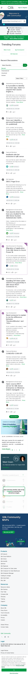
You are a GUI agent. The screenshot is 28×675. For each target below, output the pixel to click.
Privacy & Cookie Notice (7, 653)
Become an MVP (8, 532)
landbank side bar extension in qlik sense (15, 155)
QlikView (3, 563)
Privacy (3, 617)
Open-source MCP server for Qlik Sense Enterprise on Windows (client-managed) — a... (15, 387)
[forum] (2, 84)
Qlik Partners (4, 589)
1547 (9, 240)
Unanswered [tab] (5, 71)
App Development (19, 49)
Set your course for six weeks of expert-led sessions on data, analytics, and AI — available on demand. (12, 443)
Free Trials (3, 592)
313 (8, 412)
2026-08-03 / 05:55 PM (14, 372)
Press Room (4, 610)
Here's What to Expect (17, 38)
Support (3, 601)
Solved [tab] (3, 75)
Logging (9, 491)
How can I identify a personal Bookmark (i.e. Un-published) (15, 122)
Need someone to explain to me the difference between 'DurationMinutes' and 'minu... (16, 319)
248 (9, 203)
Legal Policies (4, 650)
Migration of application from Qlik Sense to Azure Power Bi (16, 250)
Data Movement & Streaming (14, 246)
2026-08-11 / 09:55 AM (13, 200)
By (14, 105)
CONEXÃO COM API (14, 353)
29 (8, 146)
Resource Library (5, 587)
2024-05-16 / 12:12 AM (13, 269)
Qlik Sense (3, 559)
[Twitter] (2, 637)
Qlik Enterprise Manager (7, 573)
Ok (14, 670)
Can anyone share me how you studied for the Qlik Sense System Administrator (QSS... (15, 215)
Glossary (3, 596)
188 (8, 375)
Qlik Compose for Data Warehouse (10, 571)
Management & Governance (14, 118)
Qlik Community (6, 633)
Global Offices (5, 624)
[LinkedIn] (5, 637)
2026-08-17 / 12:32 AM (13, 342)
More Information (14, 673)
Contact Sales (4, 627)
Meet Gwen (8, 462)
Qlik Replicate (14, 54)
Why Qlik (3, 580)
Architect (15, 266)
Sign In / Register (22, 7)
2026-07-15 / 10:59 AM (13, 303)
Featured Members (11, 152)
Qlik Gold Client (5, 578)
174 (8, 345)
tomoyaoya (16, 233)
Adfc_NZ (15, 139)
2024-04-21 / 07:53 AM (13, 236)
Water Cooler (7, 49)
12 (8, 112)
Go (25, 65)
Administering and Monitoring (14, 83)
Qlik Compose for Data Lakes (9, 568)
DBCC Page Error (13, 181)
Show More (19, 102)
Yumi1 (14, 300)
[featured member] (22, 458)
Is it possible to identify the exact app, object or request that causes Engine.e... (15, 89)
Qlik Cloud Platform (6, 556)
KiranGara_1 (16, 166)
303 (9, 307)
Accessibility (4, 615)
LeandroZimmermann (18, 369)
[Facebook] (8, 637)
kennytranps (16, 197)
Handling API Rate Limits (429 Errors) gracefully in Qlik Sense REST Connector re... (16, 284)
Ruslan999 (15, 105)
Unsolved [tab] (4, 73)
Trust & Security (5, 613)
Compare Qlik (4, 594)
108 (8, 173)
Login (20, 1)
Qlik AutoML (4, 561)
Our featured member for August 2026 (14, 464)
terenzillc (15, 405)
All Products (4, 554)
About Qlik (3, 608)
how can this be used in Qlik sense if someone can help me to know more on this (16, 161)
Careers (3, 620)
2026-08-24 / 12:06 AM (13, 143)
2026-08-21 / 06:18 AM (13, 170)
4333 (9, 272)
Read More (6, 467)
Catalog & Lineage (6, 575)
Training (3, 599)
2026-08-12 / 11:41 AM (13, 408)
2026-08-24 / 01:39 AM (13, 108)
